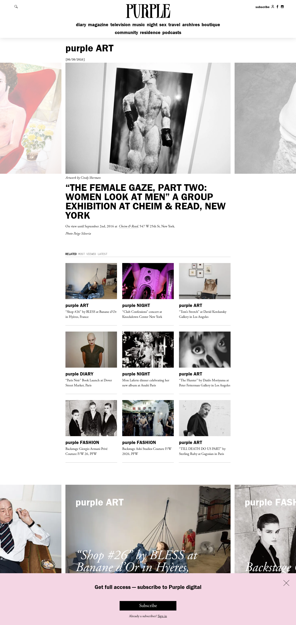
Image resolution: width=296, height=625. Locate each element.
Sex (163, 24)
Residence (150, 32)
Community (126, 32)
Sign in (162, 616)
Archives (191, 24)
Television (120, 24)
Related (71, 254)
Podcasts (171, 32)
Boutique (211, 24)
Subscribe (148, 606)
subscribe (263, 6)
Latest (102, 254)
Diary (81, 24)
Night (152, 24)
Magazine (98, 24)
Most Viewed (87, 254)
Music (138, 24)
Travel (174, 24)
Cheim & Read (128, 226)
